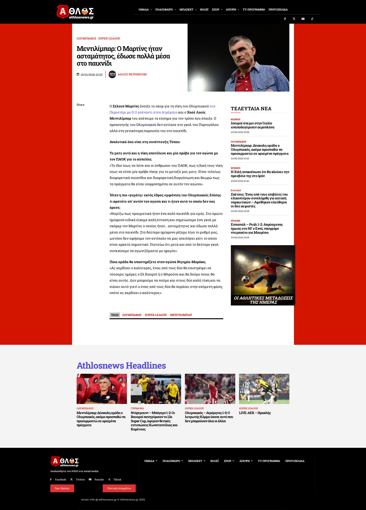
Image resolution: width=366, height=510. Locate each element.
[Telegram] (80, 150)
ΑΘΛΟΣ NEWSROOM (132, 74)
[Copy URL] (80, 159)
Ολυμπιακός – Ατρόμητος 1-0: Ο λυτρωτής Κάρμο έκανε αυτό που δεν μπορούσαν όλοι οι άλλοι (209, 416)
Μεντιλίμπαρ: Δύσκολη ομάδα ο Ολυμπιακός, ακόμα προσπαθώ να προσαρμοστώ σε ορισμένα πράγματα (259, 149)
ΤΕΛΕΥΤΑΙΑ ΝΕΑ (251, 108)
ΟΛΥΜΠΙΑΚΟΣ (86, 38)
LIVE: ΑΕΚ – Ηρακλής (255, 412)
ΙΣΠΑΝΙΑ (235, 220)
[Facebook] (285, 19)
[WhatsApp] (80, 132)
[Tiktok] (312, 19)
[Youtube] (303, 19)
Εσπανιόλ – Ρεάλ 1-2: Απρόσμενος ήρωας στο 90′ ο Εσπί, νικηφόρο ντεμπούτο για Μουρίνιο (257, 228)
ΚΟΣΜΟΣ (235, 119)
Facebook (60, 479)
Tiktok (117, 479)
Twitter (80, 479)
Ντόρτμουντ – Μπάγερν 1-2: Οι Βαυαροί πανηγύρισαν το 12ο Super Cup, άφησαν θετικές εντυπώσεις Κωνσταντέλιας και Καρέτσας (154, 420)
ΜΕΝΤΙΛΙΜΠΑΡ (181, 315)
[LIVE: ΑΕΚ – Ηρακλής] (264, 389)
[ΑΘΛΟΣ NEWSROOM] (112, 74)
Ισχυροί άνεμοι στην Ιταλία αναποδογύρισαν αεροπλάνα (252, 125)
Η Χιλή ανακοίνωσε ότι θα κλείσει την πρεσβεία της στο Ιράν (260, 173)
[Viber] (80, 141)
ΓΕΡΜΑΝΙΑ (137, 408)
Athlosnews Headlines (121, 365)
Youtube (99, 479)
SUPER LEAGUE (109, 38)
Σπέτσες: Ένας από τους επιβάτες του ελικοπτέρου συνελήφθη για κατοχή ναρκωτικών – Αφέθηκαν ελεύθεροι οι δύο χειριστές (259, 200)
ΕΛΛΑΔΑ (236, 190)
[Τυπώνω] (80, 168)
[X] (80, 123)
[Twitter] (294, 19)
